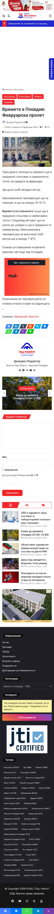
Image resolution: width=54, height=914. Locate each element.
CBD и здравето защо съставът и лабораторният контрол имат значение (35, 517)
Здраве (36, 798)
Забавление (29, 793)
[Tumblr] (22, 326)
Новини (8, 102)
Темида (10, 865)
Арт (27, 767)
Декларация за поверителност (19, 670)
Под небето (30, 844)
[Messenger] (44, 326)
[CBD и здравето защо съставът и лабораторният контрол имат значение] (10, 516)
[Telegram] (15, 331)
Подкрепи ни (9, 665)
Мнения (10, 824)
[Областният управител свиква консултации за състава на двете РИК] (10, 548)
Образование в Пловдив (17, 834)
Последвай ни (28, 717)
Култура (30, 819)
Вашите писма (12, 778)
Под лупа (11, 844)
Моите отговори (31, 824)
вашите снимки (33, 875)
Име (4, 457)
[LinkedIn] (15, 326)
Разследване (13, 855)
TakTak (5, 651)
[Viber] (22, 331)
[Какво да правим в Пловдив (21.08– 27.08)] (10, 535)
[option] (27, 393)
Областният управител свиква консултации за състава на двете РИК (27, 396)
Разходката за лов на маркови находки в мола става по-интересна (36, 576)
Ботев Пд (10, 772)
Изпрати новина (11, 661)
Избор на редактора (16, 808)
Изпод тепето (41, 808)
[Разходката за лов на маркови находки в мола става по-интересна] (10, 577)
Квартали (35, 813)
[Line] (30, 331)
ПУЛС (34, 839)
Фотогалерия (12, 870)
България (24, 96)
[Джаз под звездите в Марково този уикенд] (10, 563)
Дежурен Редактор (14, 122)
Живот (38, 96)
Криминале (12, 819)
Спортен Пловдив (14, 860)
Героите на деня (29, 783)
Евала (44, 788)
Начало (8, 89)
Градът (28, 788)
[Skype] (37, 326)
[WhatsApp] (8, 331)
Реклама (7, 647)
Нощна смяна (31, 829)
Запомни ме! (11, 469)
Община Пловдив (14, 839)
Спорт (31, 855)
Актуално (19, 89)
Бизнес (42, 767)
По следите (29, 849)
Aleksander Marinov (26, 316)
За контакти (8, 656)
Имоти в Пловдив (14, 813)
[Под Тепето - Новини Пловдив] (27, 15)
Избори (27, 387)
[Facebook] (8, 326)
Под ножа (11, 849)
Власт (9, 783)
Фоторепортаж (33, 870)
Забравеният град (15, 798)
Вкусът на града (35, 778)
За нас (5, 642)
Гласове (10, 788)
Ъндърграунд (12, 875)
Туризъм (27, 865)
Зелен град (12, 803)
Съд (33, 860)
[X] (27, 370)
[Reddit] (30, 326)
